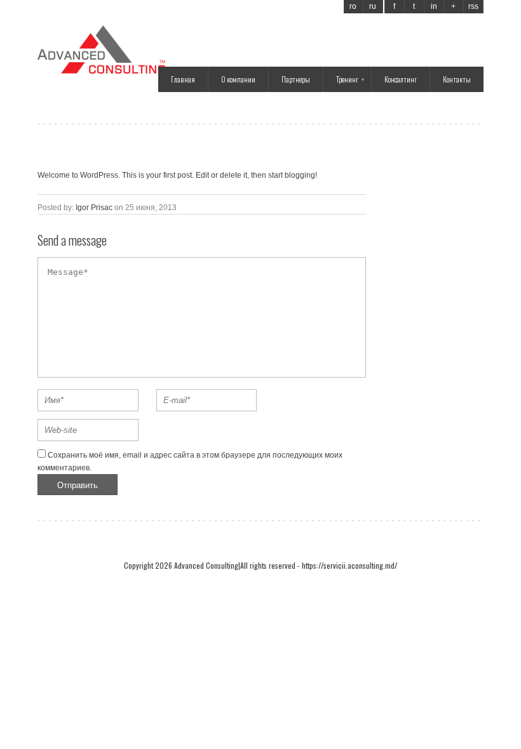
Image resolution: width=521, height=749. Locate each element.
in (434, 6)
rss (473, 6)
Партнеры (295, 79)
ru (372, 6)
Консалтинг (400, 79)
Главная (183, 79)
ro (352, 6)
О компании (238, 79)
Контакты (457, 79)
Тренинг (347, 79)
